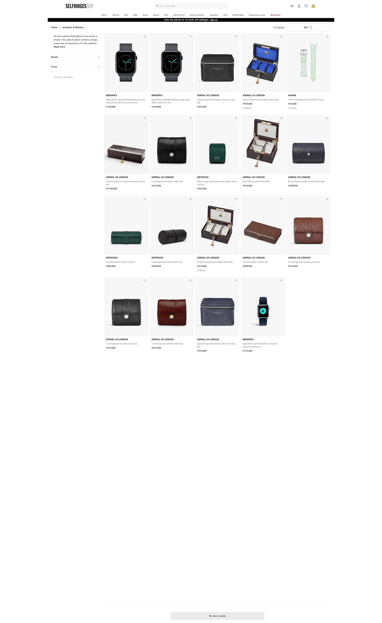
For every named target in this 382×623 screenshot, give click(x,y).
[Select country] (292, 6)
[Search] (157, 6)
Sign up (214, 19)
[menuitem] (104, 15)
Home (54, 27)
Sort (306, 27)
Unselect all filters (63, 77)
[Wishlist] (306, 6)
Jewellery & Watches (73, 27)
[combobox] (193, 5)
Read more (59, 46)
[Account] (299, 6)
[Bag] (313, 6)
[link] (126, 101)
